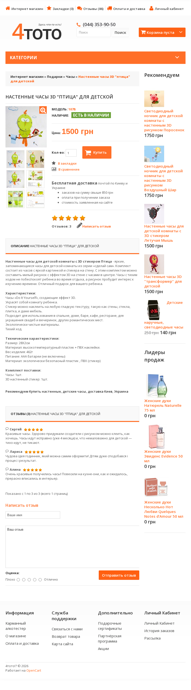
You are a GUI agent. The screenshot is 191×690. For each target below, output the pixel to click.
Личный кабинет (169, 8)
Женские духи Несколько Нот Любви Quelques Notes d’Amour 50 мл (163, 509)
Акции (103, 648)
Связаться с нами (67, 628)
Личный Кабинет (159, 623)
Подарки (54, 76)
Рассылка (152, 638)
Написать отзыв (96, 226)
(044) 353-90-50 (99, 24)
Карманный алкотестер (15, 626)
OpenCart (33, 670)
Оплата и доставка (129, 8)
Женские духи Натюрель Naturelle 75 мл (163, 405)
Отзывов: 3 (61, 226)
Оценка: (12, 573)
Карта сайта (62, 643)
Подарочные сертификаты (110, 626)
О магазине (15, 635)
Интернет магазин (27, 8)
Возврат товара (66, 636)
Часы (70, 76)
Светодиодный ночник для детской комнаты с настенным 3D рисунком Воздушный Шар (163, 178)
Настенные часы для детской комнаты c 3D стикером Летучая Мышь (164, 233)
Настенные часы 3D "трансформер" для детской (163, 281)
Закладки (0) (63, 8)
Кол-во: (59, 152)
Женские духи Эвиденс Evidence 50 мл (163, 456)
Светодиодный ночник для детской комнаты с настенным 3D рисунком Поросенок (164, 120)
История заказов (159, 630)
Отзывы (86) (93, 8)
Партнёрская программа (109, 638)
